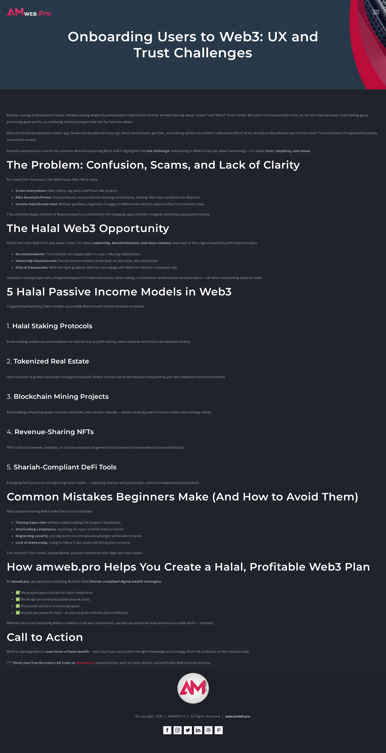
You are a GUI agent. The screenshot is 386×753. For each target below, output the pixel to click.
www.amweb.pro (237, 716)
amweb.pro (85, 662)
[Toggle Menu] (376, 12)
